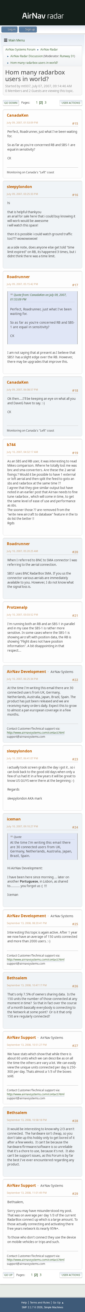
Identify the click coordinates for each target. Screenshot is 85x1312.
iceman (14, 819)
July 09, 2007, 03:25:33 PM (22, 194)
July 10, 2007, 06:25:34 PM (22, 679)
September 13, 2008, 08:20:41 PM (27, 923)
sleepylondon (19, 186)
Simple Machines (53, 1307)
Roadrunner (18, 276)
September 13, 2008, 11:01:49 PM (27, 1192)
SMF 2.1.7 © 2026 (32, 1307)
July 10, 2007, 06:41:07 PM (22, 758)
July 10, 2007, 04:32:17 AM (22, 452)
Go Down (10, 103)
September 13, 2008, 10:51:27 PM (27, 1044)
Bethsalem (17, 978)
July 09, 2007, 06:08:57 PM (22, 389)
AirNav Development (26, 671)
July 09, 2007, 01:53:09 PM (22, 122)
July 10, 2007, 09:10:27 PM (22, 826)
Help (24, 1302)
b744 (11, 444)
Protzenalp (17, 607)
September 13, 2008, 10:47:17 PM (27, 985)
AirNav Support (21, 1037)
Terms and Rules (40, 1302)
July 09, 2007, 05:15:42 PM (22, 284)
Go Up (8, 1275)
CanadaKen (18, 115)
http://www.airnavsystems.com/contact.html (35, 733)
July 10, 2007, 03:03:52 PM (22, 614)
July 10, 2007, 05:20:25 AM (22, 551)
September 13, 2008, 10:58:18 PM (27, 1120)
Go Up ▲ (58, 1302)
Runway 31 (67, 56)
